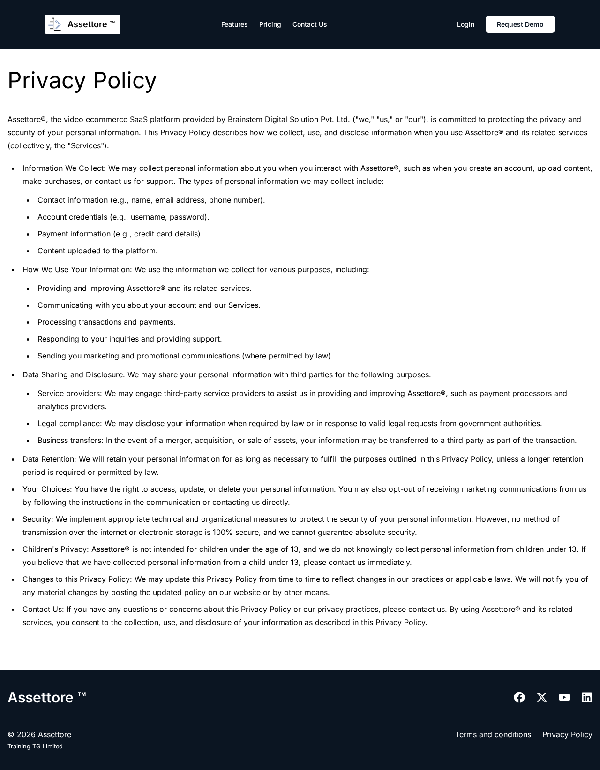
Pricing (270, 24)
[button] (309, 24)
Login (465, 24)
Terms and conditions (493, 734)
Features (234, 24)
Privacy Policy (567, 734)
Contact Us (309, 24)
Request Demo (520, 24)
